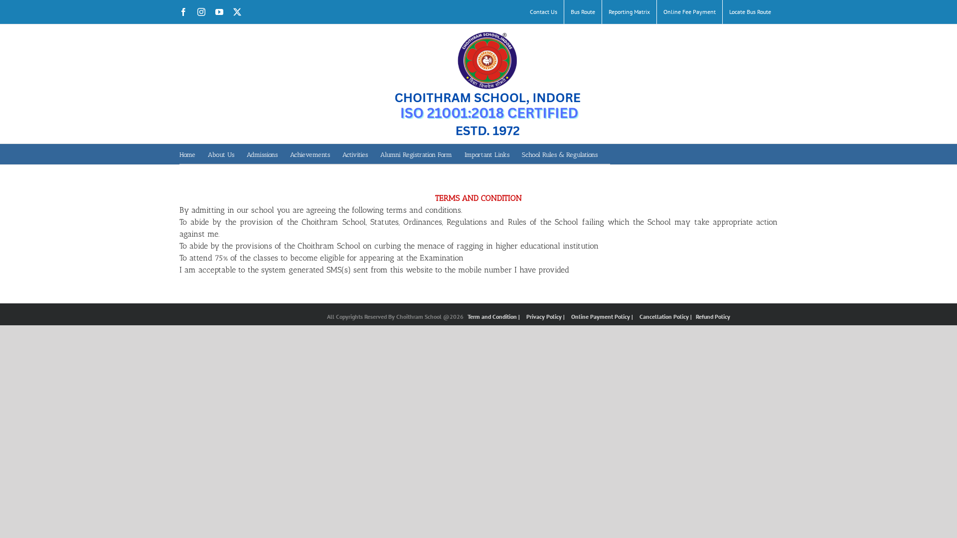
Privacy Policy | (546, 316)
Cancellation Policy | (666, 316)
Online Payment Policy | (603, 316)
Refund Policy (713, 316)
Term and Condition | (494, 316)
